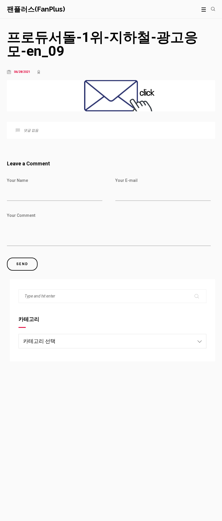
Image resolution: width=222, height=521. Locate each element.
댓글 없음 (31, 130)
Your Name (17, 180)
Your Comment (21, 215)
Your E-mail (126, 180)
